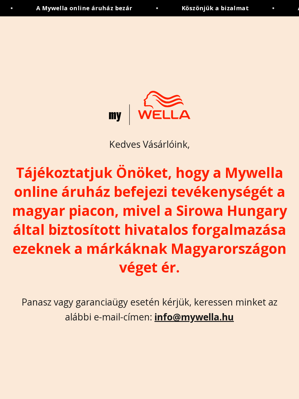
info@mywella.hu (194, 316)
